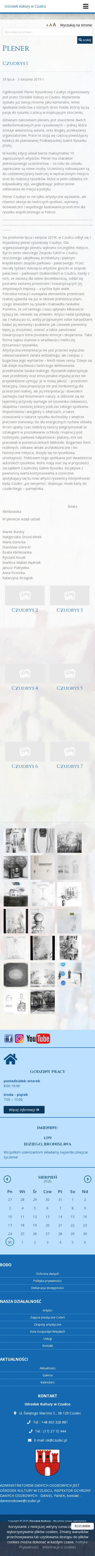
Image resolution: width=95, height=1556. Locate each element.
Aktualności (48, 1368)
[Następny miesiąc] (87, 1179)
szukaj (86, 40)
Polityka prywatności (47, 1281)
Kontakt (47, 1346)
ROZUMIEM (82, 1526)
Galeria (48, 1375)
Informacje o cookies (59, 1547)
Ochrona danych (47, 1274)
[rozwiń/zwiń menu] (85, 6)
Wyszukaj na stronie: (76, 25)
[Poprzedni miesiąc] (7, 1179)
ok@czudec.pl (56, 1440)
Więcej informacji (22, 1109)
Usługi (47, 1339)
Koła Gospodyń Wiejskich (47, 1331)
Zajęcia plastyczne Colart (47, 1317)
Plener (15, 48)
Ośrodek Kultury (25, 6)
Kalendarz (48, 1382)
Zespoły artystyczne (47, 1324)
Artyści (47, 1310)
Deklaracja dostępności (47, 1288)
